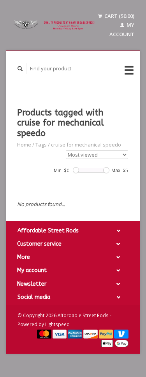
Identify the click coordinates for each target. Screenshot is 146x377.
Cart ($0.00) (118, 15)
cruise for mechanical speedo (86, 144)
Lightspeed (57, 324)
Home (24, 144)
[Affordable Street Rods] (55, 25)
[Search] (20, 68)
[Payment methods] (45, 333)
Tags (41, 144)
